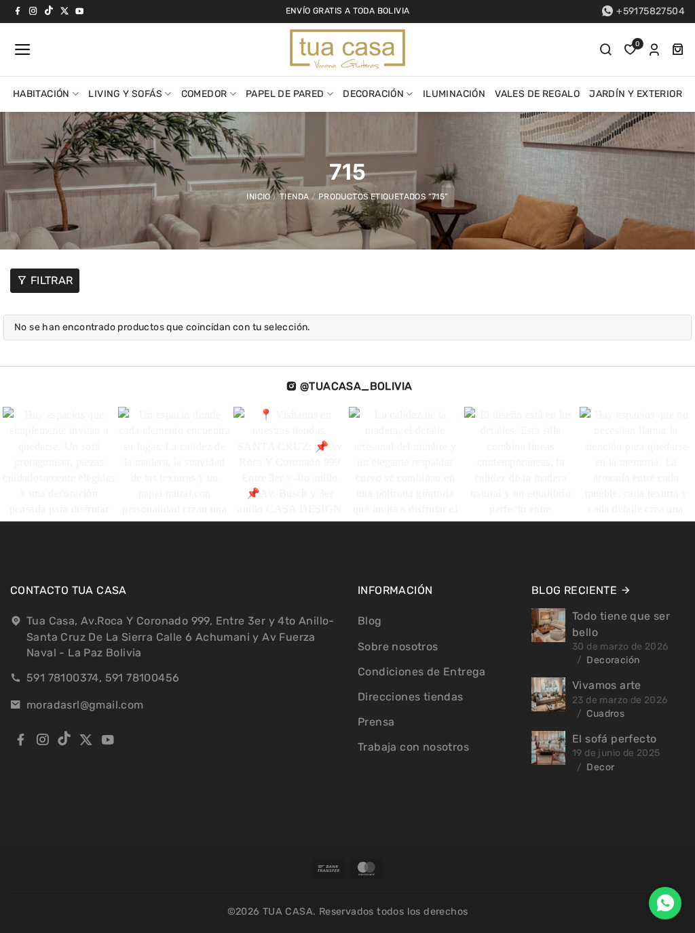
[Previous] (30, 464)
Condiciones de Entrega (422, 671)
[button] (21, 49)
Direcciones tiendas (411, 696)
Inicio (258, 196)
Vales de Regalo (537, 94)
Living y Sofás (125, 94)
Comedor (204, 94)
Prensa (376, 721)
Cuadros (605, 713)
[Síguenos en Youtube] (79, 10)
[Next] (658, 464)
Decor (600, 767)
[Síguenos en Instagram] (33, 10)
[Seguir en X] (64, 10)
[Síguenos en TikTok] (49, 10)
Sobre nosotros (398, 646)
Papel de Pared (285, 94)
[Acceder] (654, 49)
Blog (370, 620)
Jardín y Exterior (635, 94)
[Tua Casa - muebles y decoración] (347, 49)
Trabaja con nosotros (413, 746)
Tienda (294, 196)
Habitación (41, 94)
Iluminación (454, 94)
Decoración (373, 94)
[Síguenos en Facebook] (17, 10)
